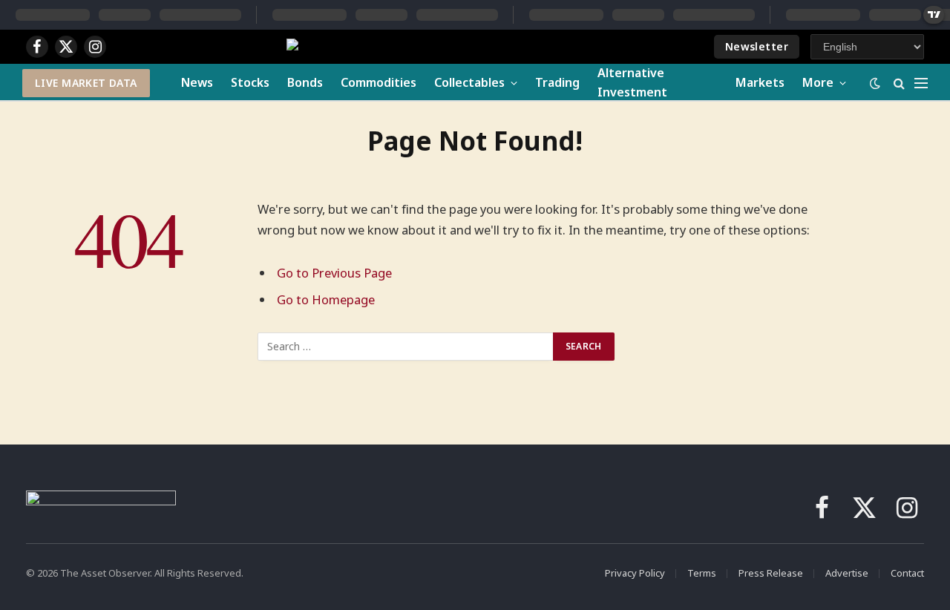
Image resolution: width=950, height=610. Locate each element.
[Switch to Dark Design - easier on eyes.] (875, 83)
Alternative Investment (632, 82)
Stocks (250, 82)
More (817, 82)
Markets (760, 82)
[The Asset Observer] (415, 47)
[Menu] (921, 82)
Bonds (305, 82)
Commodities (378, 82)
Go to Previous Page (334, 272)
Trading (557, 82)
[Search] (899, 82)
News (197, 82)
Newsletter (756, 46)
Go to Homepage (326, 299)
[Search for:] (406, 346)
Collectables (469, 82)
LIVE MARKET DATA (86, 83)
